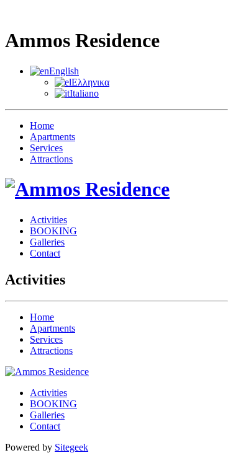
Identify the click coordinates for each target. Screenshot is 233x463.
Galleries (47, 242)
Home (42, 125)
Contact (45, 253)
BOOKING (53, 231)
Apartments (52, 136)
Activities (48, 219)
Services (46, 148)
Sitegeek (71, 447)
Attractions (51, 159)
